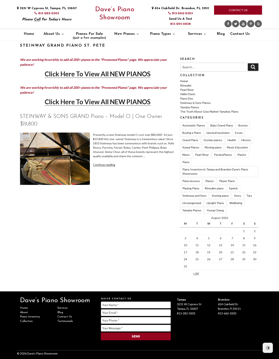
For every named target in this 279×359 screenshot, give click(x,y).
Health (232, 140)
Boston (243, 125)
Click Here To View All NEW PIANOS (98, 74)
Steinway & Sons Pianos (195, 102)
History (246, 140)
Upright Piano (215, 203)
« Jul (196, 273)
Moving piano (213, 147)
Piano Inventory (30, 316)
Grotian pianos (212, 140)
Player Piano (227, 181)
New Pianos (124, 34)
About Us (52, 34)
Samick (233, 188)
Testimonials (65, 321)
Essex (239, 132)
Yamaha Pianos (189, 107)
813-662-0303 (182, 13)
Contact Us (238, 10)
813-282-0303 (48, 13)
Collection (26, 321)
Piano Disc (186, 98)
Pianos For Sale (89, 36)
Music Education (237, 147)
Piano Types (160, 34)
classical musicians (218, 132)
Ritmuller (186, 85)
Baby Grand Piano (221, 125)
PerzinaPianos (223, 154)
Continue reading (104, 164)
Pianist (241, 154)
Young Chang (215, 210)
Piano (186, 162)
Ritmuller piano (214, 188)
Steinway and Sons (194, 195)
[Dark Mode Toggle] (268, 348)
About (24, 312)
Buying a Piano (191, 132)
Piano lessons (191, 181)
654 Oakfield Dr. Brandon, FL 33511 (181, 8)
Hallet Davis (187, 94)
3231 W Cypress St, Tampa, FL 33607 (48, 8)
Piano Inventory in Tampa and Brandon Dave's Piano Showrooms (215, 171)
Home (29, 34)
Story (237, 195)
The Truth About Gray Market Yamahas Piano (209, 111)
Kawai (184, 81)
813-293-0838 (180, 24)
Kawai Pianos (190, 147)
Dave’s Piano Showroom (114, 13)
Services (195, 34)
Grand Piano (190, 140)
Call (37, 19)
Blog (221, 34)
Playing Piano (190, 188)
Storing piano (220, 195)
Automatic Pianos (193, 125)
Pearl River (187, 89)
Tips (249, 195)
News (186, 154)
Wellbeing (235, 203)
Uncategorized (191, 203)
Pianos (209, 181)
